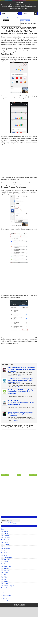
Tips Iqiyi (3, 546)
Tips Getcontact (5, 537)
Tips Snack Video (6, 566)
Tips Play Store (5, 559)
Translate (14, 523)
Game (2, 529)
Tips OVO (4, 555)
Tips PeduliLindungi (6, 557)
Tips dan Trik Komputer (7, 585)
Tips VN (3, 575)
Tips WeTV (4, 579)
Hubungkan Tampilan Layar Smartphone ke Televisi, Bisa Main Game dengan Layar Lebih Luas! (22, 369)
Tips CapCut (4, 533)
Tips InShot (4, 542)
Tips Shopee (4, 564)
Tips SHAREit (5, 562)
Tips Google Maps (6, 540)
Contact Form (6, 601)
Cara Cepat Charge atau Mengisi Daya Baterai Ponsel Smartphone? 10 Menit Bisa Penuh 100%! (20, 380)
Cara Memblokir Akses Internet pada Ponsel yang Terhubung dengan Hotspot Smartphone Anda (21, 402)
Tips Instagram (5, 544)
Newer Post (5, 474)
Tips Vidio (4, 577)
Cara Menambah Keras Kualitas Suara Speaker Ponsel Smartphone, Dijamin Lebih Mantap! (20, 413)
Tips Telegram (5, 570)
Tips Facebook (5, 535)
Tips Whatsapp (5, 581)
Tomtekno (19, 2)
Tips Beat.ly (4, 531)
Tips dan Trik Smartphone (22, 20)
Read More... (19, 375)
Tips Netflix (4, 553)
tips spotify (4, 588)
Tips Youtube (4, 583)
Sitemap (5, 598)
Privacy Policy (7, 595)
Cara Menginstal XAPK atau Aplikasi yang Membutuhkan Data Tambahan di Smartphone (21, 391)
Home (19, 474)
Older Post (32, 474)
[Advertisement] (19, 162)
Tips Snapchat (5, 568)
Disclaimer (5, 593)
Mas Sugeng (22, 605)
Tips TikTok (4, 572)
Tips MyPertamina (6, 551)
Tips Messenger (5, 548)
